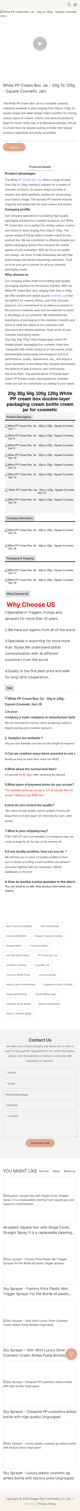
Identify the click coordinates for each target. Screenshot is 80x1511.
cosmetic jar (58, 295)
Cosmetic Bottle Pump (18, 974)
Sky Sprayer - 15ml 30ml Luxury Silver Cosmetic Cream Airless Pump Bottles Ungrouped (34, 1353)
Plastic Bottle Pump (16, 994)
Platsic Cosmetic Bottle (18, 1013)
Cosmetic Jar (42, 965)
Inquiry (14, 147)
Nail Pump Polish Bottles (19, 926)
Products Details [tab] (40, 166)
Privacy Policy (47, 1503)
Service (44, 1171)
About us (69, 1171)
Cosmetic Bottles (39, 945)
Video (56, 1171)
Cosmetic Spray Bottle (18, 1003)
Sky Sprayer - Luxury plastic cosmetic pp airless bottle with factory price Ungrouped (38, 1475)
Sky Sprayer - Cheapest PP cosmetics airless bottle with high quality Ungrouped (39, 1414)
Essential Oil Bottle (16, 935)
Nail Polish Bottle (50, 926)
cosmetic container (16, 965)
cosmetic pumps (47, 974)
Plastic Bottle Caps (45, 994)
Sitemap (29, 1503)
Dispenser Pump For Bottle (58, 984)
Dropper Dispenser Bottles (48, 935)
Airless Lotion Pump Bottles (21, 984)
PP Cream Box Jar (30, 179)
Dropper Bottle (14, 945)
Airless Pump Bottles (49, 1003)
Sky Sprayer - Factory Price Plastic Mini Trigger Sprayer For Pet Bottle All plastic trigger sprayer (36, 1291)
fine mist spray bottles (18, 955)
